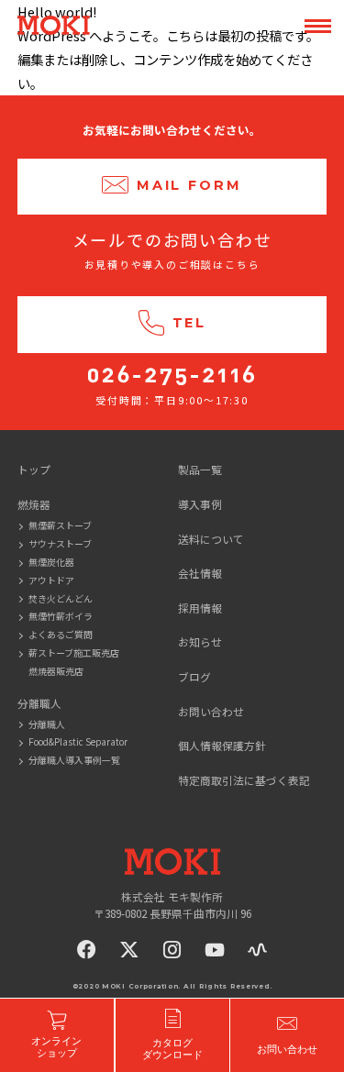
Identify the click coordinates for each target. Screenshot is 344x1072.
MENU (317, 26)
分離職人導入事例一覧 (74, 760)
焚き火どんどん (60, 598)
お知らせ (200, 641)
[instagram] (172, 949)
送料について (211, 539)
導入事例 (200, 504)
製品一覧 (200, 469)
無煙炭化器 (51, 562)
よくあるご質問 (60, 634)
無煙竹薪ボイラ (60, 616)
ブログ (194, 676)
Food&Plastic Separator (78, 741)
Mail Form (189, 185)
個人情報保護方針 (222, 745)
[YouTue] (215, 949)
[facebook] (87, 949)
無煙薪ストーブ (60, 525)
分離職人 (46, 724)
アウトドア (51, 580)
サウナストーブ (60, 543)
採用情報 (200, 607)
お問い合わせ (211, 711)
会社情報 (200, 572)
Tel (189, 323)
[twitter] (129, 949)
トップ (33, 469)
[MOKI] (172, 861)
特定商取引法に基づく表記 (244, 780)
